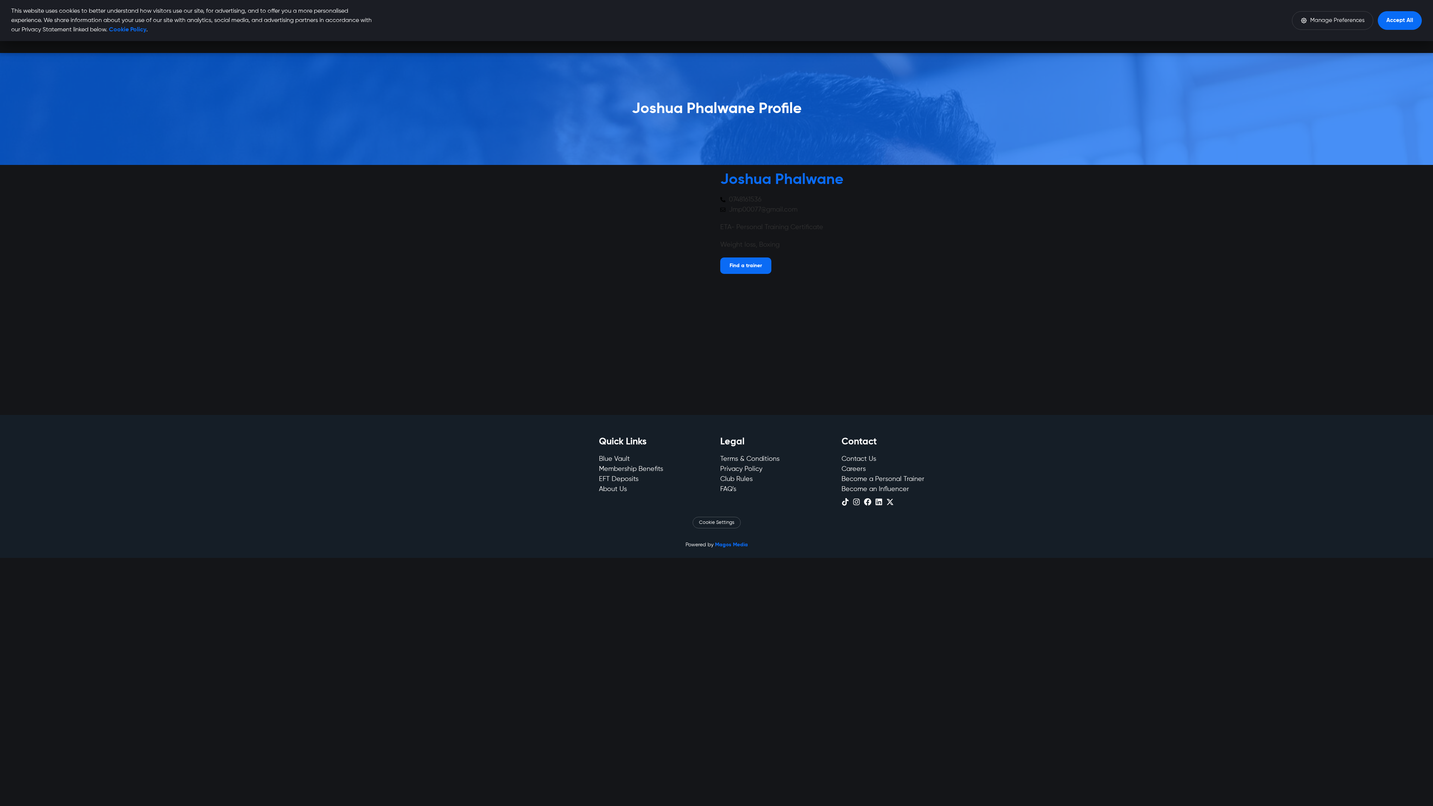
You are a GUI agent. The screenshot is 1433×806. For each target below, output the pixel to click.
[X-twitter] (890, 502)
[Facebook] (867, 502)
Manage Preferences (1337, 20)
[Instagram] (856, 502)
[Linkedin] (879, 502)
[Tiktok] (845, 502)
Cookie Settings (716, 522)
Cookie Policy (127, 30)
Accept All (1399, 20)
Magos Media (731, 544)
